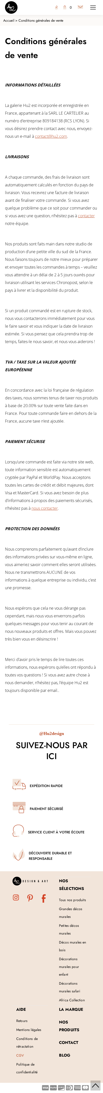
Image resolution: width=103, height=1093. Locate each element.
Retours (22, 1020)
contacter (86, 216)
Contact (68, 1042)
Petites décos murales (69, 929)
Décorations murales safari (69, 987)
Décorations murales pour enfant (69, 966)
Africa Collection (72, 1000)
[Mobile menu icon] (93, 7)
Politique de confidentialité (27, 1068)
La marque (71, 1009)
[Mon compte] (56, 7)
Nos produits (69, 1026)
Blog (64, 1055)
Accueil (8, 20)
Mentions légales (29, 1029)
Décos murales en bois (72, 946)
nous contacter (45, 508)
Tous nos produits (72, 899)
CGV (20, 1055)
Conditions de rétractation (27, 1042)
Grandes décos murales (70, 912)
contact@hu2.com (51, 136)
